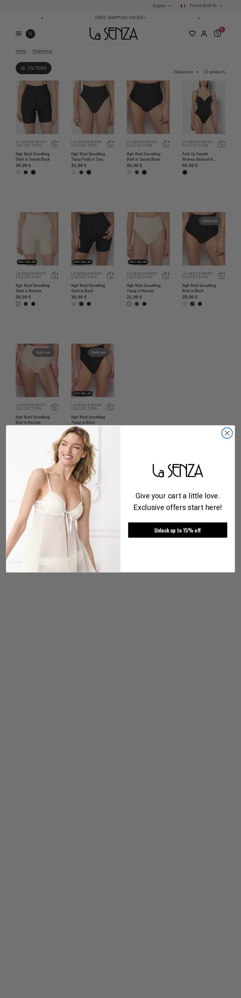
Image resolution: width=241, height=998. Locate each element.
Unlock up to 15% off (177, 530)
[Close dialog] (227, 433)
